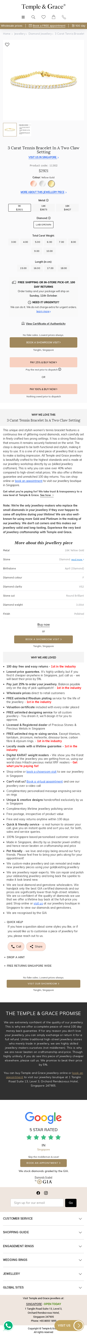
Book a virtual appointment (45, 781)
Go (71, 1203)
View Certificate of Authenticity (46, 323)
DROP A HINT (16, 957)
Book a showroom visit (42, 639)
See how (46, 495)
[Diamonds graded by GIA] (43, 1181)
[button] (47, 200)
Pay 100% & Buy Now (43, 389)
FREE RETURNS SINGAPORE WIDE (29, 965)
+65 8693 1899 (47, 1321)
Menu (23, 15)
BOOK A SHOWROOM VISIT (42, 342)
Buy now (43, 625)
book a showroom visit (41, 771)
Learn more (42, 311)
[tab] (9, 129)
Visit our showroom (42, 983)
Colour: (43, 177)
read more (77, 559)
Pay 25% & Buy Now (43, 362)
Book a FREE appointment (49, 25)
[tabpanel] (43, 80)
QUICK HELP (15, 922)
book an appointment (28, 481)
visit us (38, 903)
